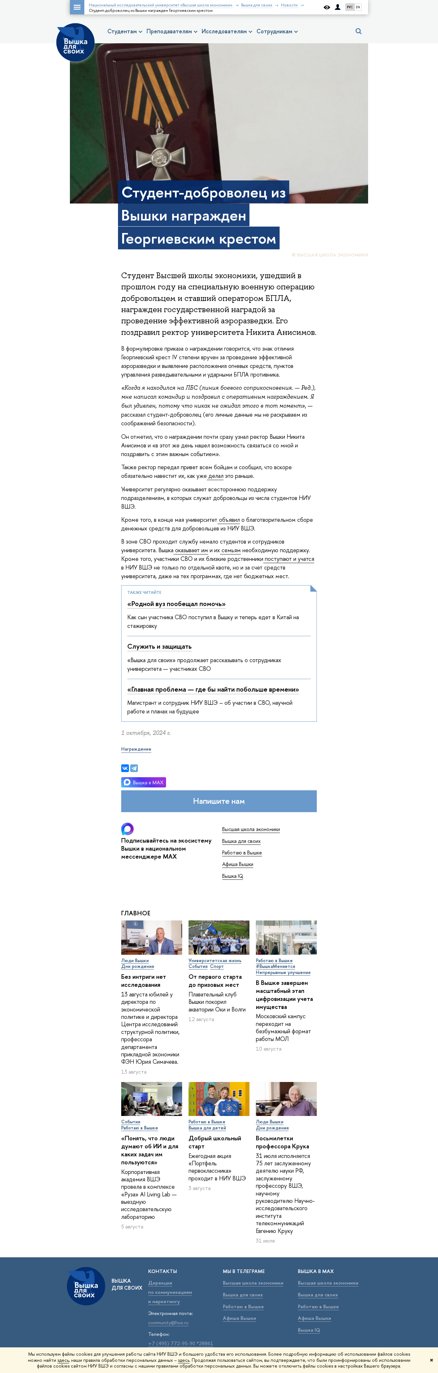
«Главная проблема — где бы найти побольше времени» (213, 689)
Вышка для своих (241, 841)
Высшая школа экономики (251, 829)
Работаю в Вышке (242, 852)
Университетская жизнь (215, 960)
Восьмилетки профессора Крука (282, 1142)
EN (358, 7)
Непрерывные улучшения (283, 972)
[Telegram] (134, 768)
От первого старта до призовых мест (215, 980)
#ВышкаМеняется (275, 966)
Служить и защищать (159, 646)
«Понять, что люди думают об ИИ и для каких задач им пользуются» (149, 1150)
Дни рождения (137, 966)
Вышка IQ (232, 875)
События (198, 966)
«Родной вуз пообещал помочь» (176, 603)
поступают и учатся (288, 559)
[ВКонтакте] (125, 768)
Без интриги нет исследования (143, 980)
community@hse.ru (168, 1322)
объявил (228, 520)
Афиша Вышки (237, 864)
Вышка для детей (207, 1128)
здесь (63, 1360)
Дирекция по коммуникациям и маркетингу (170, 1292)
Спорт (217, 966)
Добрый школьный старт (215, 1142)
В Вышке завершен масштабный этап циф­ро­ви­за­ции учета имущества (284, 994)
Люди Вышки (135, 960)
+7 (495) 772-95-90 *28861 (180, 1343)
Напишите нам (219, 800)
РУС (350, 7)
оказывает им (190, 550)
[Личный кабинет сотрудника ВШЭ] (337, 7)
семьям (230, 550)
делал (215, 476)
